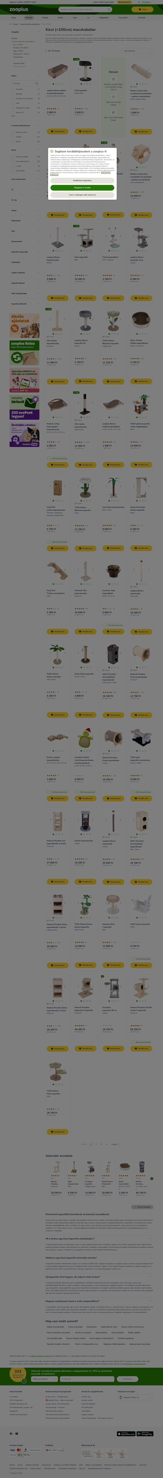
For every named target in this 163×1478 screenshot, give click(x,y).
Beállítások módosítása (82, 180)
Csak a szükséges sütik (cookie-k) (82, 195)
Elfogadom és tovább (82, 188)
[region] (82, 174)
